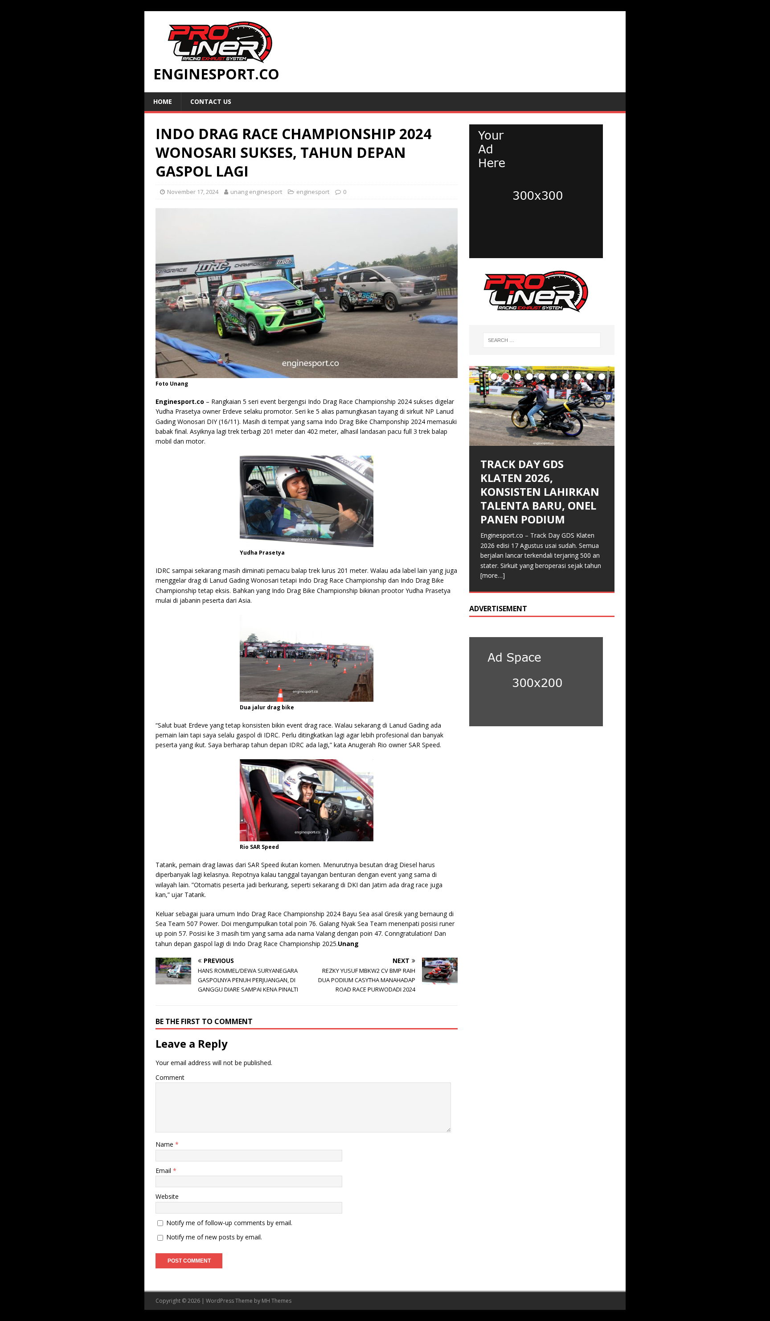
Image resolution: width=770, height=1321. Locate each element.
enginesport (312, 192)
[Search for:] (541, 340)
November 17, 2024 (192, 192)
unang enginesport (256, 192)
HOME (162, 101)
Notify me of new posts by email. (214, 1237)
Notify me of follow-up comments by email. (229, 1222)
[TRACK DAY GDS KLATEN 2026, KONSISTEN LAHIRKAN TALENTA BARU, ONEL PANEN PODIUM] (541, 406)
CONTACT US (210, 101)
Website (167, 1196)
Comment (170, 1077)
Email (164, 1170)
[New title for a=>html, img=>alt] (536, 253)
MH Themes (276, 1301)
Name (165, 1144)
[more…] (492, 575)
